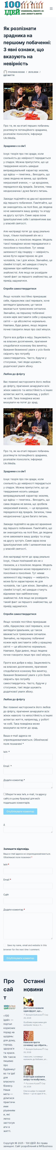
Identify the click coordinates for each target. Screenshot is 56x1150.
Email (7, 766)
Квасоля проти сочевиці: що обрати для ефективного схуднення (34, 1046)
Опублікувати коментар (20, 811)
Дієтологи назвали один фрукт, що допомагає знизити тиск (33, 1012)
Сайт (6, 894)
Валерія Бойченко (34, 1015)
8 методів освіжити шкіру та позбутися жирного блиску (34, 1079)
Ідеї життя (8, 75)
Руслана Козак (32, 1083)
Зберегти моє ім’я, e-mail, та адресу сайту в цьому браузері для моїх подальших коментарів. (24, 798)
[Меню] (51, 8)
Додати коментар (14, 780)
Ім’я (6, 751)
